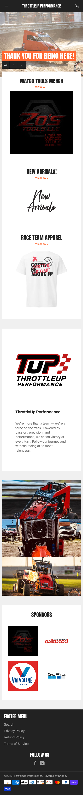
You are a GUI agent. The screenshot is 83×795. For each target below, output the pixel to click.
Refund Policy (14, 737)
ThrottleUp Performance (41, 6)
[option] (41, 44)
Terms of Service (16, 744)
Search (9, 724)
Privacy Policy (14, 731)
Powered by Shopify (55, 775)
